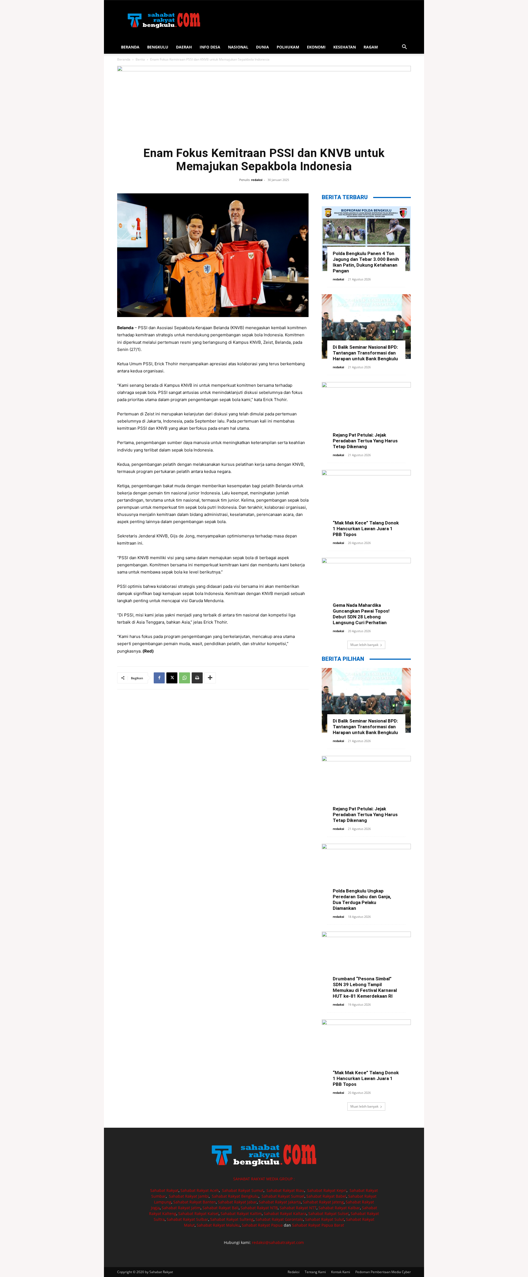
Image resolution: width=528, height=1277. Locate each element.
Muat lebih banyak (364, 644)
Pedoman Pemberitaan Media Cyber (383, 1272)
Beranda (130, 47)
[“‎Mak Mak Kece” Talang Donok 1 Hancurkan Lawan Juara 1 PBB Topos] (366, 502)
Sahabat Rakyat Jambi (189, 1196)
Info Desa (210, 47)
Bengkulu (157, 47)
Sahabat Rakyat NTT (298, 1207)
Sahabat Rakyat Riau (285, 1190)
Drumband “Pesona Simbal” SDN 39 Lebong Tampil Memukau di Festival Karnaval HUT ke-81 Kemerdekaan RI (365, 987)
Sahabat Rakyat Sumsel (283, 1196)
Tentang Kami (315, 1272)
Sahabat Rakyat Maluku (218, 1225)
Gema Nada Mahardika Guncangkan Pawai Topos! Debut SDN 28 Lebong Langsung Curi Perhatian (361, 613)
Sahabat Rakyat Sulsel (328, 1213)
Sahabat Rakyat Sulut (324, 1219)
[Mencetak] (197, 677)
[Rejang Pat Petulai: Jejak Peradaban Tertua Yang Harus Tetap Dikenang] (366, 414)
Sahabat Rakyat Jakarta (280, 1202)
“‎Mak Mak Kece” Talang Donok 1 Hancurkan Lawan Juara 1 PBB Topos (366, 528)
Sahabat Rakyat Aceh (199, 1190)
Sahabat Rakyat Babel (326, 1196)
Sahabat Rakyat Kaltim (241, 1213)
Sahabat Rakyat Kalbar (339, 1207)
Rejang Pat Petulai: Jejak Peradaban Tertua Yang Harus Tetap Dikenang (365, 440)
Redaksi (293, 1272)
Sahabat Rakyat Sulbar (187, 1219)
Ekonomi (316, 47)
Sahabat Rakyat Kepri (326, 1190)
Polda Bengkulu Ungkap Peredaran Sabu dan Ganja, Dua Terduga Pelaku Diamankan (362, 899)
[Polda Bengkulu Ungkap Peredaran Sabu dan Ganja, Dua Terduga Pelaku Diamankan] (366, 876)
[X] (171, 677)
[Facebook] (159, 677)
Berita (140, 59)
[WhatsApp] (184, 677)
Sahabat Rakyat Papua (262, 1225)
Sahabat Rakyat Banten (194, 1202)
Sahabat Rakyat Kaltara (285, 1213)
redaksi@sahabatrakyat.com (278, 1242)
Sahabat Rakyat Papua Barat (318, 1225)
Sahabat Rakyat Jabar (237, 1202)
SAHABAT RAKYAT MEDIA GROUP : (264, 1178)
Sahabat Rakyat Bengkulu (235, 1196)
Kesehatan (344, 47)
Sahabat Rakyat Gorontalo (279, 1219)
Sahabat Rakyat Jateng (323, 1202)
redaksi (256, 180)
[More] (210, 677)
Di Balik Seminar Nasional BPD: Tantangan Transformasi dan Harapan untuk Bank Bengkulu (365, 352)
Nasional (238, 47)
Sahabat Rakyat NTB (259, 1207)
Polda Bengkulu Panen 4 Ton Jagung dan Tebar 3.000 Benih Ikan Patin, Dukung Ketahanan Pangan (366, 262)
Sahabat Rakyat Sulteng (232, 1219)
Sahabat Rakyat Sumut (242, 1190)
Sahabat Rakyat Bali (220, 1207)
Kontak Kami (340, 1272)
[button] (404, 47)
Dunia (262, 47)
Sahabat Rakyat (164, 1190)
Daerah (184, 47)
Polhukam (288, 47)
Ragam (371, 47)
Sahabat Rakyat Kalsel (198, 1213)
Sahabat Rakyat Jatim (181, 1207)
